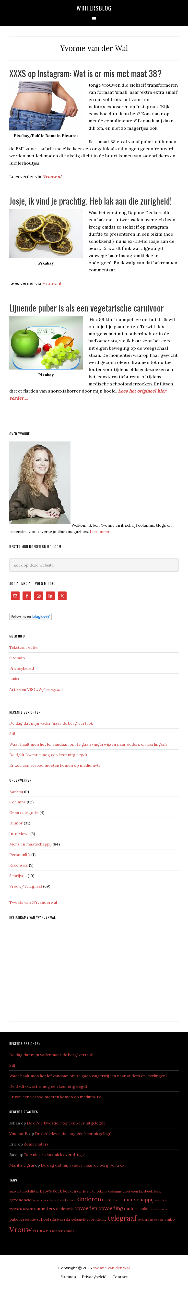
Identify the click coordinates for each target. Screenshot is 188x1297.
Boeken (16, 791)
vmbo (169, 1219)
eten (134, 1191)
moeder (29, 1209)
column (101, 1191)
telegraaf (122, 1218)
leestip (107, 1200)
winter (57, 1231)
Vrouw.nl (52, 283)
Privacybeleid (21, 668)
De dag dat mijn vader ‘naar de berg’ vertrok (51, 723)
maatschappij (138, 1199)
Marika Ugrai (21, 1165)
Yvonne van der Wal (111, 1267)
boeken (69, 1191)
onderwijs (64, 1208)
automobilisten (28, 1191)
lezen (117, 1200)
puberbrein (160, 1209)
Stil (12, 733)
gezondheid (20, 1199)
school (43, 1219)
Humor (16, 823)
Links (14, 678)
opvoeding (110, 1208)
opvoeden (85, 1208)
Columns (17, 801)
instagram (56, 1200)
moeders (45, 1208)
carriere (83, 1191)
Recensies (18, 865)
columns (115, 1191)
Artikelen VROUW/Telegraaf (36, 689)
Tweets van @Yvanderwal (33, 902)
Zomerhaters (36, 1144)
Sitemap (17, 657)
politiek (146, 1208)
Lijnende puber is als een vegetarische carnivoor (86, 307)
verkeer (159, 1219)
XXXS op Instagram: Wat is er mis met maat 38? (85, 73)
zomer (69, 1231)
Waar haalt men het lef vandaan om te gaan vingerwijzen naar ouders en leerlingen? (88, 744)
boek (57, 1191)
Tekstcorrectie (23, 647)
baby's (46, 1191)
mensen (15, 1209)
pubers (15, 1219)
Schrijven (18, 875)
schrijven (56, 1219)
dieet (126, 1191)
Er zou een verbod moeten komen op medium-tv (55, 765)
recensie (29, 1219)
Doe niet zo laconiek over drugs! (54, 1154)
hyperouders (40, 1200)
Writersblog (94, 7)
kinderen (88, 1199)
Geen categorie (23, 812)
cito (92, 1191)
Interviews (19, 833)
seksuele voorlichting (89, 1219)
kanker (70, 1200)
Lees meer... (101, 531)
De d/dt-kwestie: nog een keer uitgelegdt (48, 754)
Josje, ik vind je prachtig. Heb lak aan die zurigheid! (90, 200)
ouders (131, 1208)
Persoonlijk (19, 854)
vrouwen (42, 1230)
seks (67, 1219)
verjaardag (145, 1219)
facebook (146, 1191)
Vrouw (20, 1229)
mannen (161, 1200)
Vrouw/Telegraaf (25, 886)
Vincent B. (18, 1133)
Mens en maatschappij (30, 844)
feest (157, 1191)
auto (12, 1191)
